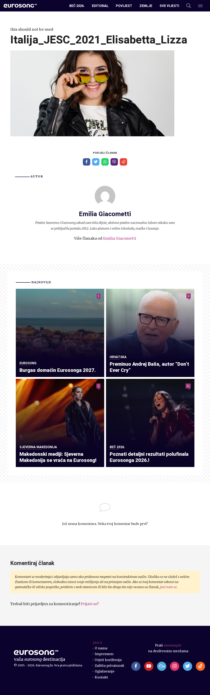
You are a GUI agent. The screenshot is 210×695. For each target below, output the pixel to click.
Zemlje (145, 6)
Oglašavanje (104, 671)
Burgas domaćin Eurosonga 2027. (57, 370)
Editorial (100, 6)
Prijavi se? (90, 603)
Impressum (104, 654)
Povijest (124, 6)
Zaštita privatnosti (109, 666)
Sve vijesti (169, 6)
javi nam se (168, 587)
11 (188, 386)
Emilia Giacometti (119, 238)
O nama (101, 648)
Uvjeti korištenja (108, 660)
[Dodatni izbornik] (200, 6)
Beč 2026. (76, 6)
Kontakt (101, 677)
